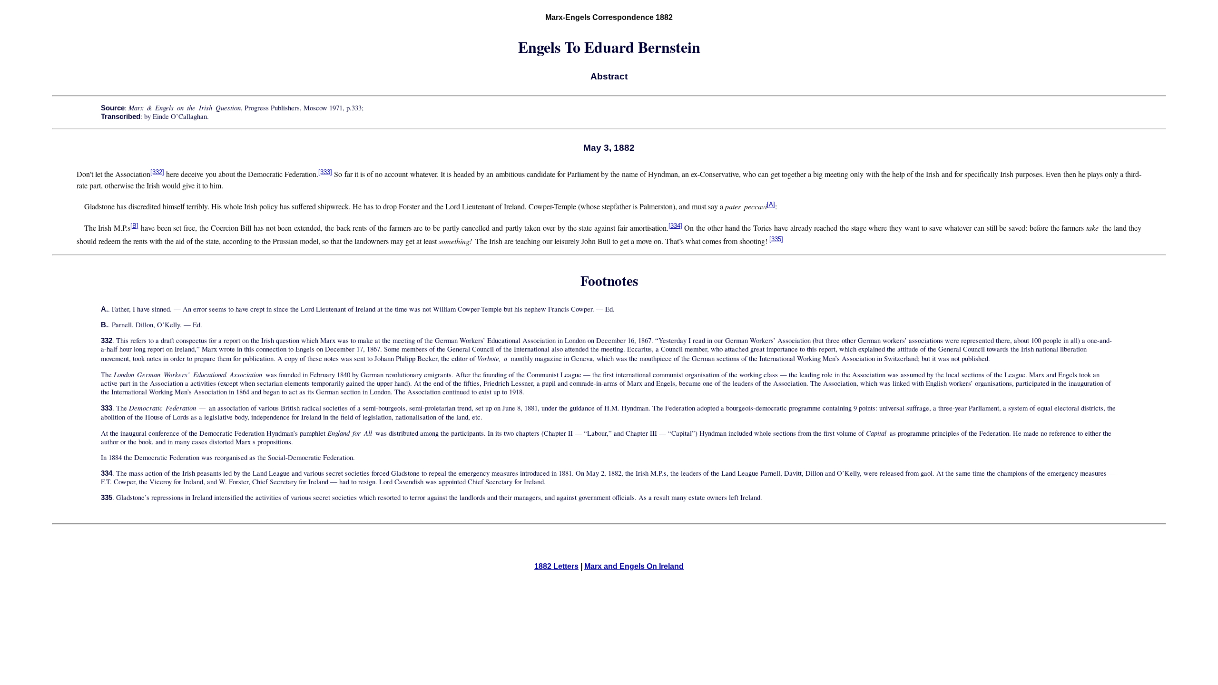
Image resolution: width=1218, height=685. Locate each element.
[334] (675, 225)
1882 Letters (556, 566)
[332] (157, 172)
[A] (771, 204)
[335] (776, 239)
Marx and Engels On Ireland (634, 566)
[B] (134, 225)
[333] (325, 172)
